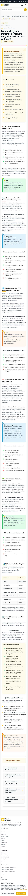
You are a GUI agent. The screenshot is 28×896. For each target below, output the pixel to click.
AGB (2, 877)
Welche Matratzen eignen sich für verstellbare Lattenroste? (12, 790)
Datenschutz (4, 879)
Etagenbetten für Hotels (7, 869)
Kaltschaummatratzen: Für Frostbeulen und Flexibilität (12, 95)
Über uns (3, 853)
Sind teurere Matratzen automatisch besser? (11, 783)
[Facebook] (2, 828)
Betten (2, 840)
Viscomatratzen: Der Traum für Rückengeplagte (13, 100)
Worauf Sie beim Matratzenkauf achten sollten (14, 114)
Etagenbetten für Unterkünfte (8, 867)
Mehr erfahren (23, 889)
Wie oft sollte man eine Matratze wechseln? (11, 769)
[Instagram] (4, 828)
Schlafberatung (5, 857)
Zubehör (3, 844)
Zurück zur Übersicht (9, 19)
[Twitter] (7, 828)
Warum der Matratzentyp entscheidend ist (12, 85)
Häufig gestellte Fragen (11, 118)
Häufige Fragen (5, 859)
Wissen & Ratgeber (5, 855)
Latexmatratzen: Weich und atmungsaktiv (12, 105)
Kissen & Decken (5, 836)
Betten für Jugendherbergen (8, 871)
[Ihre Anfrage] (22, 4)
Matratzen (3, 834)
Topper (3, 838)
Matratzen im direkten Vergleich (14, 110)
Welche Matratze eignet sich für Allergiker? (13, 776)
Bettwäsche (4, 842)
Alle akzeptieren (21, 893)
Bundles (3, 846)
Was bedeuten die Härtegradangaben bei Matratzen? (11, 799)
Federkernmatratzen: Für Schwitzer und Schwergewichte (13, 90)
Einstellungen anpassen (8, 893)
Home (2, 16)
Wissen (7, 16)
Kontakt (3, 861)
